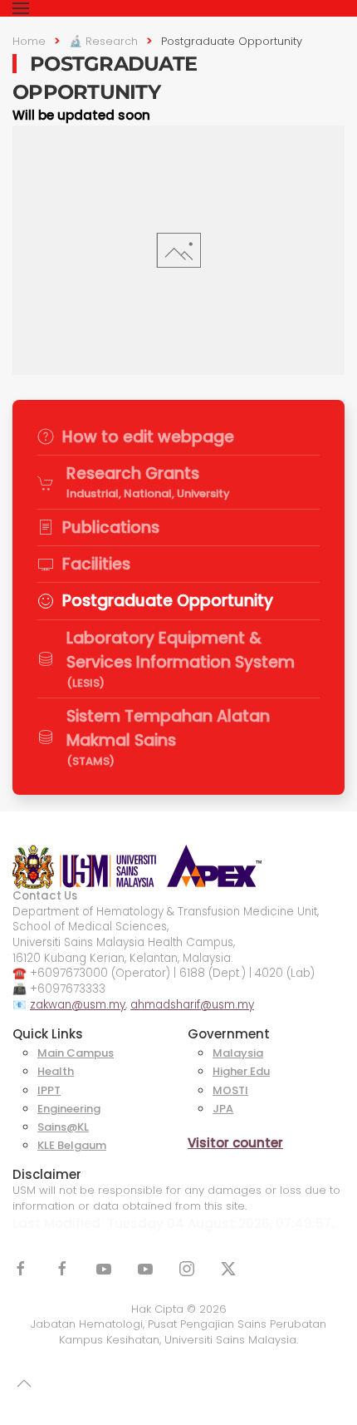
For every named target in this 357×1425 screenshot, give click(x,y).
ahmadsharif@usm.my (192, 1005)
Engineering (68, 1109)
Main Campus (75, 1053)
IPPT (49, 1090)
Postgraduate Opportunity (167, 600)
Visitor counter (235, 1142)
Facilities (96, 564)
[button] (20, 8)
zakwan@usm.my (77, 1005)
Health (55, 1071)
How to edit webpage (148, 437)
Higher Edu (241, 1071)
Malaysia (238, 1053)
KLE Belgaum (71, 1145)
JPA (223, 1109)
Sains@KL (63, 1127)
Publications (110, 527)
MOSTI (230, 1090)
